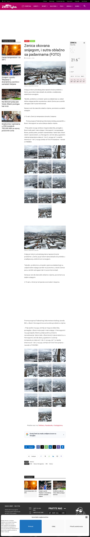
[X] (42, 447)
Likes (63, 513)
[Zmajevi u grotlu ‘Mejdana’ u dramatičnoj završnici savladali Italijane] (11, 70)
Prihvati (30, 526)
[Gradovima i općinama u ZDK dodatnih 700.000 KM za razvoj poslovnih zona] (11, 116)
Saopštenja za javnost (7, 121)
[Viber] (58, 447)
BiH (31, 463)
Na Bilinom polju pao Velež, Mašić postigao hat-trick (11, 104)
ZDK (47, 463)
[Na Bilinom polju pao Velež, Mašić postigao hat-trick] (11, 94)
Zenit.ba (32, 461)
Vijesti (27, 41)
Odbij (53, 526)
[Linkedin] (50, 447)
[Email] (54, 447)
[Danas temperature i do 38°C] (11, 50)
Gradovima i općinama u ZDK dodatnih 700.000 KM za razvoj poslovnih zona (11, 127)
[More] (62, 447)
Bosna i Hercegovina (39, 463)
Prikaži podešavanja (76, 526)
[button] (86, 517)
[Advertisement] (46, 24)
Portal (3, 54)
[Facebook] (38, 447)
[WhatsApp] (46, 447)
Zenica (32, 41)
